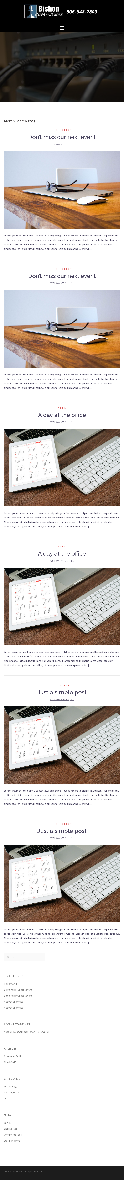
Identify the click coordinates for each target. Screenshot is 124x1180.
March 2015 (10, 1062)
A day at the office (62, 414)
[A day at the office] (62, 467)
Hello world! (10, 983)
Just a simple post (62, 692)
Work (62, 408)
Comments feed (13, 1134)
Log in (7, 1122)
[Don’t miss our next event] (62, 189)
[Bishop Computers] (62, 12)
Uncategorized (12, 1092)
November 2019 (12, 1056)
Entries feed (10, 1128)
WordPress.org (12, 1140)
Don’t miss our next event (62, 136)
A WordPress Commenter (18, 1031)
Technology (62, 130)
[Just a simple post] (62, 744)
